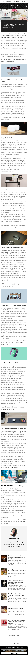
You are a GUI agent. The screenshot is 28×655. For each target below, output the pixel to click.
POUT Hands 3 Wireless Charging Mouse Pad (13, 428)
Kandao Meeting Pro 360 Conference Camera (13, 305)
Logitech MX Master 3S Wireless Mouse (12, 247)
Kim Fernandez (6, 29)
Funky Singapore (13, 467)
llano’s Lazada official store (8, 409)
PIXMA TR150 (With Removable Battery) (12, 486)
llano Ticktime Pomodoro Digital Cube (11, 363)
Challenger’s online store (7, 171)
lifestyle (5, 22)
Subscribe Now (14, 653)
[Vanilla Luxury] (14, 6)
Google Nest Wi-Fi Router (8, 138)
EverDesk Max (5, 190)
